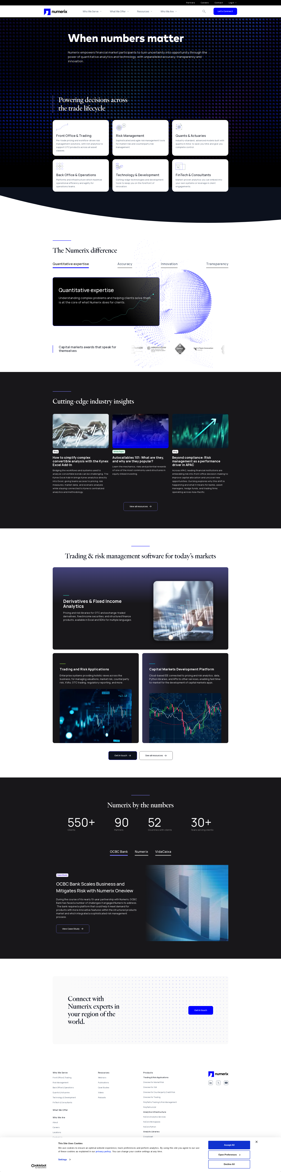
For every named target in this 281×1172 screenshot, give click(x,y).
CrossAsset (148, 1136)
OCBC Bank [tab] (119, 851)
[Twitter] (218, 1083)
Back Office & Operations (63, 1087)
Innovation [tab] (169, 264)
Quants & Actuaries (61, 1092)
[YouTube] (226, 1083)
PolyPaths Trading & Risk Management (160, 1102)
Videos (101, 1092)
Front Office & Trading (62, 1077)
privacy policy (103, 1151)
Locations (57, 1132)
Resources (143, 11)
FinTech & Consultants (62, 1102)
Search (204, 11)
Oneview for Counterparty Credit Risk (159, 1092)
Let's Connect (225, 11)
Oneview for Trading (152, 1097)
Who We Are (167, 11)
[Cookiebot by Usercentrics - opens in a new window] (39, 1166)
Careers (205, 2)
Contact (219, 2)
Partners (190, 2)
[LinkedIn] (210, 1083)
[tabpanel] (140, 301)
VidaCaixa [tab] (163, 851)
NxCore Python (149, 1127)
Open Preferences (227, 1154)
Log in (231, 2)
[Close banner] (257, 1142)
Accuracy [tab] (125, 264)
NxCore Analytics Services (154, 1117)
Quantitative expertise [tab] (71, 264)
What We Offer (118, 11)
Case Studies (103, 1087)
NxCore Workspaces (151, 1122)
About (55, 1122)
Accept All (229, 1145)
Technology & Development (64, 1097)
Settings (62, 1159)
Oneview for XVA (150, 1087)
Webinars (102, 1077)
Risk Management (60, 1082)
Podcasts (102, 1097)
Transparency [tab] (217, 264)
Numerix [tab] (141, 851)
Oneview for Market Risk (153, 1082)
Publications (103, 1082)
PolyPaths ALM (149, 1107)
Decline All (229, 1164)
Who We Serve (90, 11)
